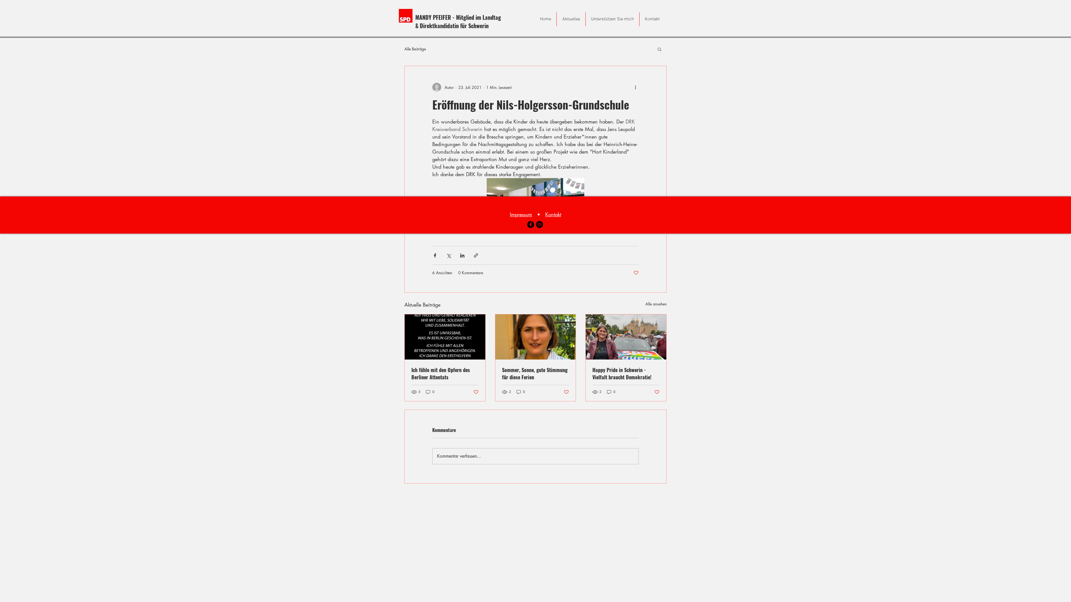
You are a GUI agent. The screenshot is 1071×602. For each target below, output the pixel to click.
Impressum (521, 214)
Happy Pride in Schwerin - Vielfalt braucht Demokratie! (622, 373)
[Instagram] (539, 224)
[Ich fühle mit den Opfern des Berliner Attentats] (445, 337)
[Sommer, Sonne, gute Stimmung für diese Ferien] (535, 337)
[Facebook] (530, 224)
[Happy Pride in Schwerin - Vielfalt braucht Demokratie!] (626, 337)
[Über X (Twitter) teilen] (448, 255)
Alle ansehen (656, 304)
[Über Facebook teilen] (435, 255)
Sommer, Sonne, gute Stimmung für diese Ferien (535, 373)
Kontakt (553, 214)
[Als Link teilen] (476, 255)
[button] (659, 49)
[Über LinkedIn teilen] (462, 255)
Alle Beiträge (415, 49)
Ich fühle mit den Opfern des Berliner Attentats (440, 373)
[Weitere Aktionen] (635, 87)
